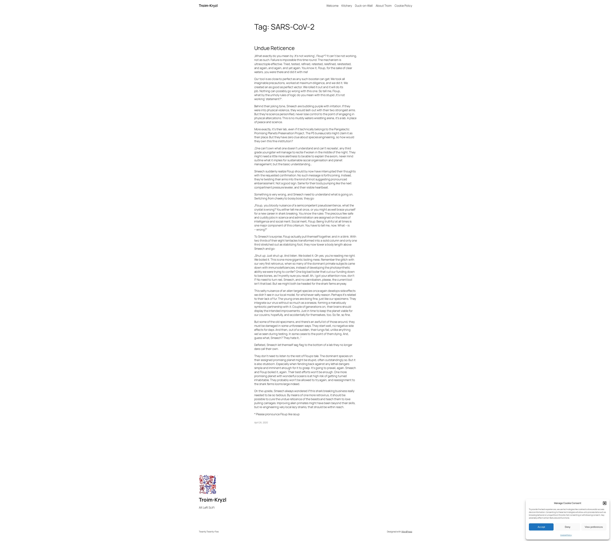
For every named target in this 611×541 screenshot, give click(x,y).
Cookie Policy (566, 535)
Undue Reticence (274, 48)
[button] (604, 503)
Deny (567, 527)
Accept (541, 527)
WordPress (406, 531)
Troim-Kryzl (208, 5)
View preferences (594, 527)
